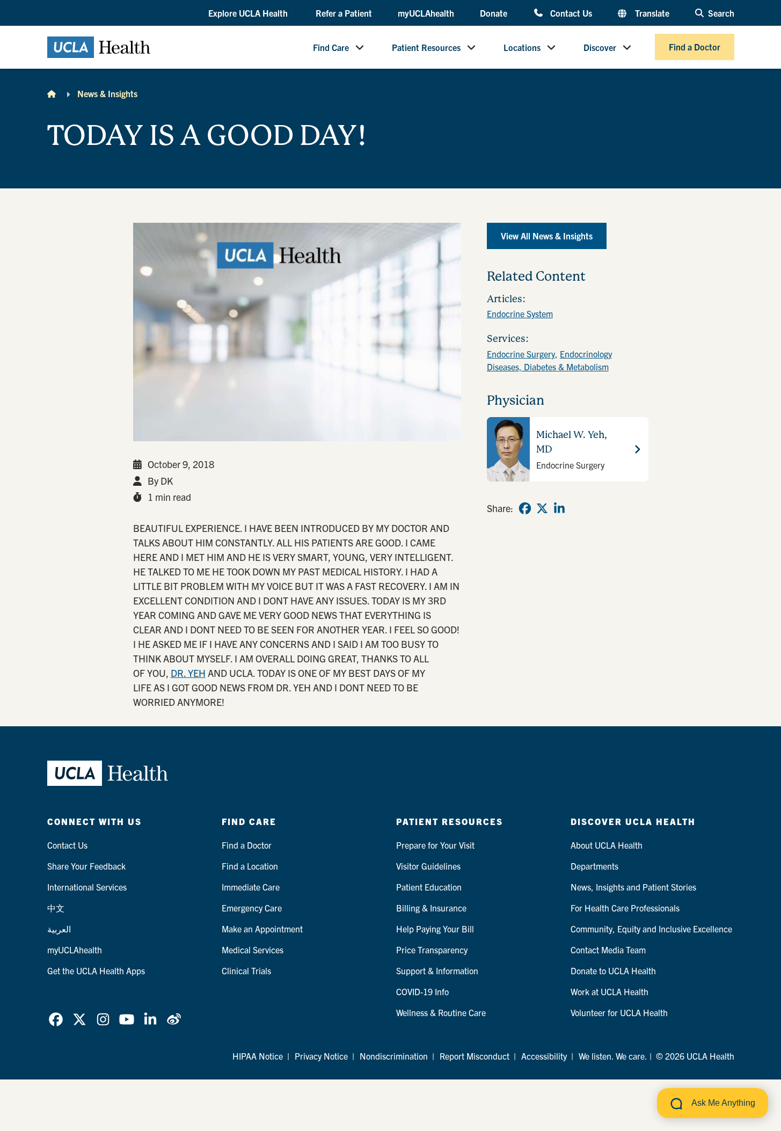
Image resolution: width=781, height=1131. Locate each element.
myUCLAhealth (426, 13)
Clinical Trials (246, 970)
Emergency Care (252, 907)
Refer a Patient (344, 13)
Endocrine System (520, 313)
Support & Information (437, 970)
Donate (493, 13)
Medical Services (252, 949)
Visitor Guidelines (428, 865)
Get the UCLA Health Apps (96, 970)
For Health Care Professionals (625, 907)
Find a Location (250, 865)
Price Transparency (432, 949)
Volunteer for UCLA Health (619, 1012)
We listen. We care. (613, 1055)
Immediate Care (251, 886)
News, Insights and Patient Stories (633, 886)
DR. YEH (188, 673)
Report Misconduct (474, 1055)
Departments (594, 865)
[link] (524, 508)
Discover (599, 47)
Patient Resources (426, 47)
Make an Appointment (262, 928)
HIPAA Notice (257, 1055)
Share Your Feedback (86, 865)
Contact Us (571, 13)
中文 (55, 907)
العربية (59, 928)
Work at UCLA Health (609, 991)
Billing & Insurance (431, 907)
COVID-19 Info (422, 991)
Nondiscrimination (394, 1055)
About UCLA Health (607, 845)
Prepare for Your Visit (435, 845)
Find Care (331, 47)
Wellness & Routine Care (441, 1012)
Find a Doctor (694, 47)
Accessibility (544, 1055)
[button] (249, 13)
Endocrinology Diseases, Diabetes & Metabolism (549, 360)
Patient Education (429, 886)
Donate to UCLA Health (613, 970)
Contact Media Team (608, 949)
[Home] (51, 93)
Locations (522, 47)
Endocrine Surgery (521, 353)
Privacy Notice (321, 1055)
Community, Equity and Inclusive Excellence (651, 928)
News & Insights (107, 93)
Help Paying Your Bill (435, 928)
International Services (87, 886)
